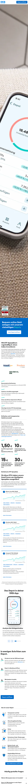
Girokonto (20, 662)
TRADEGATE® (15, 433)
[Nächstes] (12, 641)
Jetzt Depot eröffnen (14, 332)
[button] (14, 778)
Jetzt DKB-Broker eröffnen (14, 763)
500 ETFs (13, 353)
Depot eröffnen (22, 2)
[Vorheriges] (9, 641)
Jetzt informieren (7, 515)
